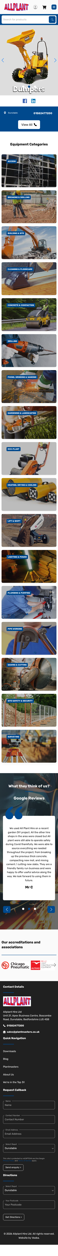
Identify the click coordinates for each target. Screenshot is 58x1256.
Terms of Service (24, 1161)
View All (26, 125)
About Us (8, 1074)
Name (8, 1101)
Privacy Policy (8, 1161)
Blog (5, 1058)
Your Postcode (12, 1201)
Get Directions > (13, 1217)
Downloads (9, 1051)
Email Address (12, 1130)
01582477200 (15, 1025)
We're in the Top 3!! (14, 1082)
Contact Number (13, 1115)
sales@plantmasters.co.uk (23, 1031)
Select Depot (11, 1144)
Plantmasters (10, 1066)
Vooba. (36, 1237)
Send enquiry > (13, 1167)
